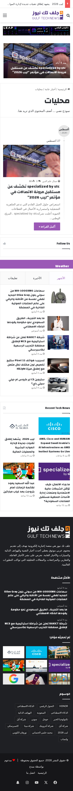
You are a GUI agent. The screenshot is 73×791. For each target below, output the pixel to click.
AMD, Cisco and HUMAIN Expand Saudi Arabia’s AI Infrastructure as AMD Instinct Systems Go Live (54, 445)
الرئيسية (63, 89)
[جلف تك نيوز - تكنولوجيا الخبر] (47, 15)
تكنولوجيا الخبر (61, 719)
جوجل (45, 719)
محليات (60, 49)
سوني (34, 719)
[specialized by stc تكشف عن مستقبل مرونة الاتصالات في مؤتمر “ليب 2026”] (37, 60)
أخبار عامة (50, 89)
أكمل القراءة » (47, 226)
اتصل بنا (30, 772)
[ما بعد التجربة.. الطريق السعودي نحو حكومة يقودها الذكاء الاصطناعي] (58, 323)
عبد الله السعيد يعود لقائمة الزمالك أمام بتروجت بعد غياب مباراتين (18, 487)
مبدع (31, 766)
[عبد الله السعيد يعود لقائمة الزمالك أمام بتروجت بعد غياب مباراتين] (18, 471)
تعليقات (12, 278)
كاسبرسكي (13, 725)
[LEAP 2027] (36, 30)
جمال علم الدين (49, 181)
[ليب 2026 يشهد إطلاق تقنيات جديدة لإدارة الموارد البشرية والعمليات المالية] (18, 426)
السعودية (41, 712)
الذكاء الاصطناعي (59, 712)
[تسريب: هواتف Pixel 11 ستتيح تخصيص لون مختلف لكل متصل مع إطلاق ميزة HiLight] (58, 365)
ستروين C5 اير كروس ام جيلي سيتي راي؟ (27, 381)
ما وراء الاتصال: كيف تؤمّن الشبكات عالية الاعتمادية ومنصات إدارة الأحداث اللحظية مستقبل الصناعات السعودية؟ (54, 493)
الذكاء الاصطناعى (25, 706)
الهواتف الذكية (25, 712)
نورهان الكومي (19, 732)
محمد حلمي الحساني (42, 732)
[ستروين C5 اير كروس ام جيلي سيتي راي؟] (58, 384)
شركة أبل (63, 725)
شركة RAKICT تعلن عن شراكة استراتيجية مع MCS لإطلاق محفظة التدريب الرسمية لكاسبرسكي (26, 343)
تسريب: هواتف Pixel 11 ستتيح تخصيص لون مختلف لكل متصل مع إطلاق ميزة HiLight (26, 364)
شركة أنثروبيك (46, 725)
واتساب (64, 739)
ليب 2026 (63, 732)
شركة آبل (21, 719)
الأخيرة (37, 278)
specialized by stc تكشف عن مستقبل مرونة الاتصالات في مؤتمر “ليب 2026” (38, 70)
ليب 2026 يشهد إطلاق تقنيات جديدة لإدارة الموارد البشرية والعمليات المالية (19, 445)
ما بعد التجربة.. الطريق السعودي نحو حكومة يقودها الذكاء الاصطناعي (26, 322)
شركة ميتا (29, 725)
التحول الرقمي (47, 706)
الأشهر (61, 278)
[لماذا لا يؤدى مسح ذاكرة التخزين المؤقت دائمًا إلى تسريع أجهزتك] (36, 679)
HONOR (63, 706)
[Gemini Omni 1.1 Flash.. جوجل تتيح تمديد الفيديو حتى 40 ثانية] (13, 679)
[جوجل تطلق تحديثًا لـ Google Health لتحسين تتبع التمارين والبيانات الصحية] (59, 679)
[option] (37, 60)
